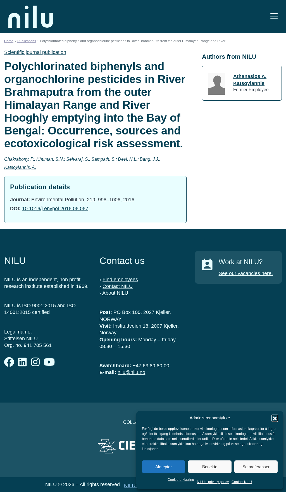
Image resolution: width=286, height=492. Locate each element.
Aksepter (163, 466)
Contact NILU (242, 482)
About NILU (115, 293)
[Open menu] (274, 17)
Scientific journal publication (35, 52)
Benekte (209, 466)
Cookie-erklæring (181, 480)
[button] (275, 418)
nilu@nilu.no (131, 372)
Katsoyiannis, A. (20, 167)
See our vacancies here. (246, 273)
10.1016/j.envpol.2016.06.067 (55, 208)
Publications (26, 41)
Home (8, 41)
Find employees (120, 279)
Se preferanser (256, 466)
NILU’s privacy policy (213, 482)
